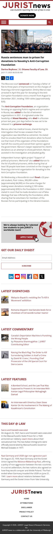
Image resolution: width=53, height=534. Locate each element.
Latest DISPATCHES (15, 291)
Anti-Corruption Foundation (19, 106)
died (35, 118)
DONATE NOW (27, 15)
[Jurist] (26, 6)
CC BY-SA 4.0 (24, 51)
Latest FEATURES (13, 379)
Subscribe (26, 266)
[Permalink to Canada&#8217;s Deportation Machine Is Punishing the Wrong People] (5, 338)
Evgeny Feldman (11, 51)
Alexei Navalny (20, 118)
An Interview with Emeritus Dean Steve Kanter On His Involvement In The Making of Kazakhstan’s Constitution (31, 405)
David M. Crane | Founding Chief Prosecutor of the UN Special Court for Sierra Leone (29, 361)
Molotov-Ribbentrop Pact (29, 461)
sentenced (24, 84)
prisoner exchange (23, 124)
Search (49, 22)
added (18, 112)
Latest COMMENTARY (17, 329)
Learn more (27, 439)
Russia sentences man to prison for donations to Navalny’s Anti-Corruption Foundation (25, 61)
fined (37, 177)
